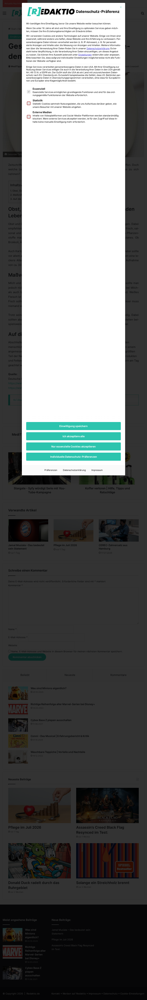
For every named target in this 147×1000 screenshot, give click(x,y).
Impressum (97, 470)
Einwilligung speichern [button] (73, 426)
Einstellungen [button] (85, 54)
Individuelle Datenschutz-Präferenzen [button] (73, 456)
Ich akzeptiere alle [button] (74, 436)
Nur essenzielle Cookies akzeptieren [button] (73, 446)
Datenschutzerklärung (98, 48)
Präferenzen (50, 470)
